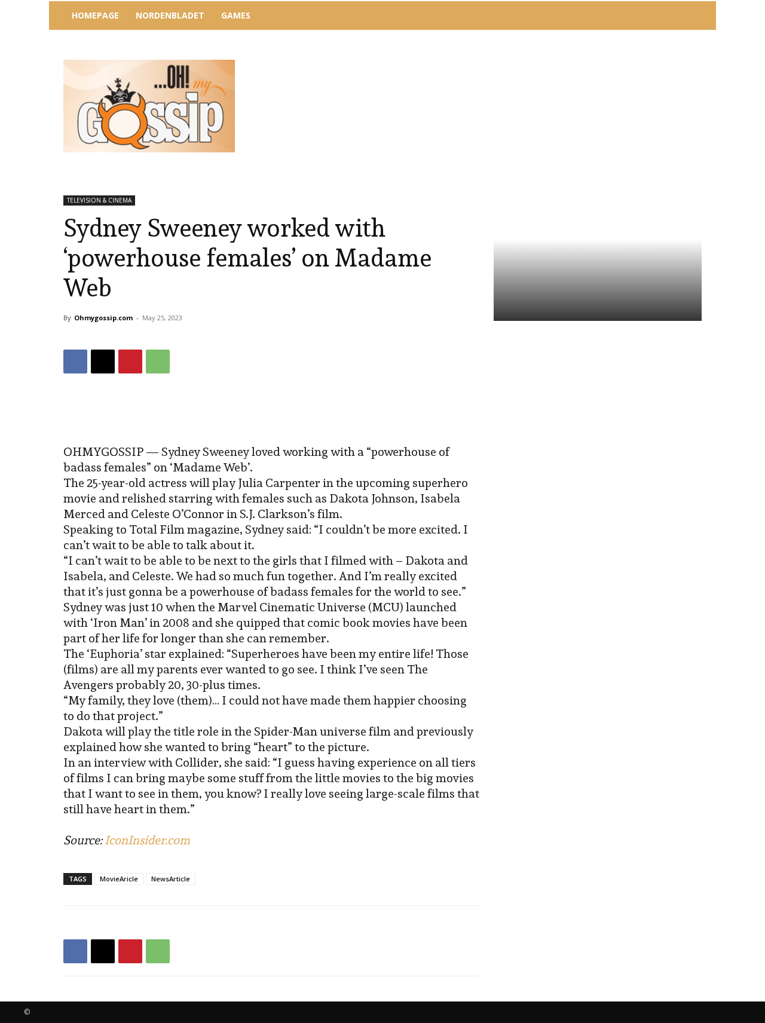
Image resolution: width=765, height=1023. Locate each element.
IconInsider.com (147, 840)
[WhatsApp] (158, 361)
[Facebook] (75, 361)
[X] (103, 361)
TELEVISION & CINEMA (99, 200)
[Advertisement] (481, 63)
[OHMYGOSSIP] (149, 106)
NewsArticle (170, 878)
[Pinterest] (130, 361)
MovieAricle (119, 878)
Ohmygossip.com (103, 317)
